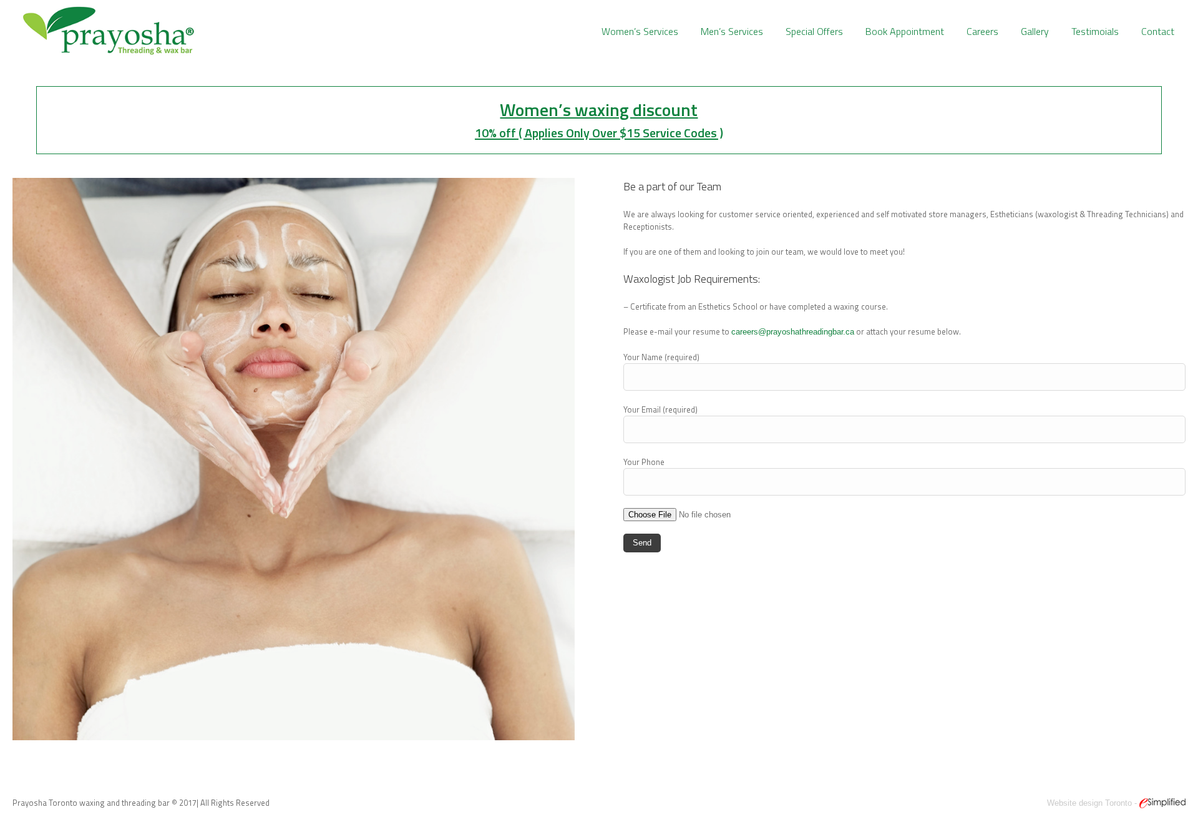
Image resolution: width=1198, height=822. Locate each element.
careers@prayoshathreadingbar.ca (792, 331)
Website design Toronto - (1093, 803)
